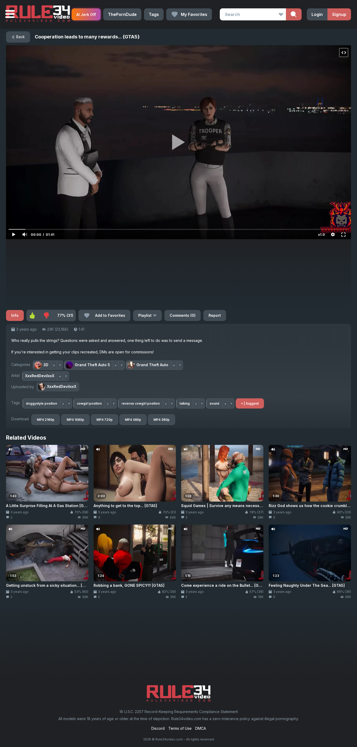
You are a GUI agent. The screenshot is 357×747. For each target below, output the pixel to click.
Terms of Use (180, 728)
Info (15, 315)
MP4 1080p (75, 420)
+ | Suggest (250, 403)
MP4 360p (161, 420)
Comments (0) (182, 315)
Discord (158, 728)
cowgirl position (89, 403)
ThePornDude (122, 14)
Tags (154, 14)
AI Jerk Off (86, 14)
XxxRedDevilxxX (61, 386)
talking (185, 403)
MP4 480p (133, 420)
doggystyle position (41, 403)
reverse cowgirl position (141, 403)
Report (215, 315)
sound (214, 403)
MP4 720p (104, 420)
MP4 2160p (45, 420)
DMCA (200, 728)
